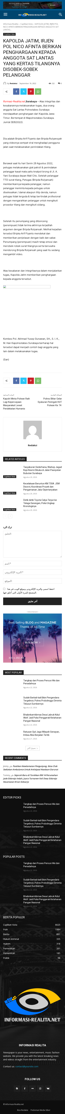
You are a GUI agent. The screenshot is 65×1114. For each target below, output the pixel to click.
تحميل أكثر (31, 748)
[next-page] (10, 516)
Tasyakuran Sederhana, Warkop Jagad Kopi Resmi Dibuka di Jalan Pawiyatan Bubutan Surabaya (42, 470)
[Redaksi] (5, 83)
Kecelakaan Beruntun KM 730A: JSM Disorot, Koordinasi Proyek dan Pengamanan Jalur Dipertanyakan (41, 486)
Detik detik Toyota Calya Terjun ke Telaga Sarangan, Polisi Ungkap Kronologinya (40, 503)
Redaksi (13, 83)
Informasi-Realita (10, 24)
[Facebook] (16, 91)
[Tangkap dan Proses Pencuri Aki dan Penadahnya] (12, 685)
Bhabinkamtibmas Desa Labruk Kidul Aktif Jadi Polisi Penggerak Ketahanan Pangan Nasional (42, 717)
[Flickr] (32, 1089)
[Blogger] (17, 1089)
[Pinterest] (31, 91)
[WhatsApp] (38, 91)
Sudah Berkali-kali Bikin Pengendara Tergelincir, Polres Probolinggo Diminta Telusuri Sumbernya (42, 700)
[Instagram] (40, 1089)
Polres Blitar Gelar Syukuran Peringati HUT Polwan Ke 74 (50, 402)
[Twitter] (23, 91)
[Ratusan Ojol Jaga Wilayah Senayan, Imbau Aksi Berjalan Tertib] (12, 736)
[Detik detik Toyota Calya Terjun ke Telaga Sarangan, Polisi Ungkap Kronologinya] (12, 505)
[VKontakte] (48, 1089)
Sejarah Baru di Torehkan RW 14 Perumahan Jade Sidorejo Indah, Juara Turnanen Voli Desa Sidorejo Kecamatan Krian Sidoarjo (30, 778)
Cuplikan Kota (26, 24)
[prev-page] (5, 516)
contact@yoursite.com (26, 1066)
